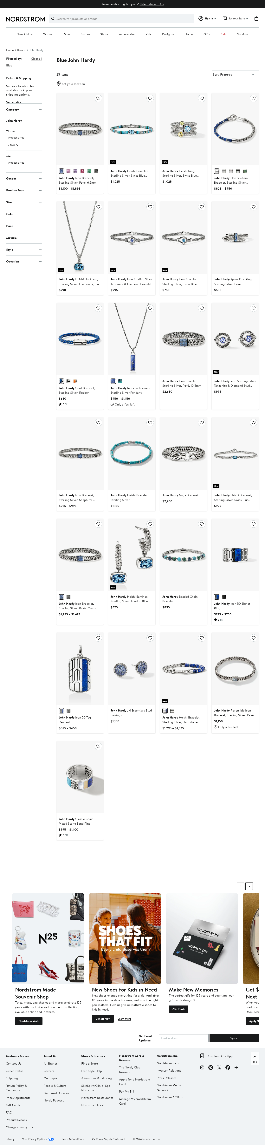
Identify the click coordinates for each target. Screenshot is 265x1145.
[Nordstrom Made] (48, 938)
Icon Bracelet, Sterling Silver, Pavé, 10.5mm (181, 383)
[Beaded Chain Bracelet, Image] (183, 555)
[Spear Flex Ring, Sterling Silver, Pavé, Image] (235, 237)
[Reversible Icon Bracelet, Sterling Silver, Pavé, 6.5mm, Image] (235, 669)
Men (67, 34)
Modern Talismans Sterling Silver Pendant (131, 390)
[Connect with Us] (236, 1068)
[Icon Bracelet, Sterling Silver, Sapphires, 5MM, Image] (80, 453)
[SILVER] (68, 711)
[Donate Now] (125, 938)
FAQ (9, 1112)
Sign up (234, 1038)
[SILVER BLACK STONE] (96, 171)
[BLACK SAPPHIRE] (68, 597)
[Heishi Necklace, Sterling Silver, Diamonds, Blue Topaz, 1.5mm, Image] (80, 237)
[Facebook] (227, 1068)
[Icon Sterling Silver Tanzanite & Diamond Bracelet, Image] (131, 237)
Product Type (15, 190)
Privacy (10, 1139)
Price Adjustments (18, 1097)
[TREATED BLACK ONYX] (224, 171)
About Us (50, 1056)
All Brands (51, 1063)
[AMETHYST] (75, 171)
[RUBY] (82, 171)
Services (242, 34)
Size (9, 202)
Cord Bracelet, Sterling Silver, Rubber (77, 390)
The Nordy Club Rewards (129, 1069)
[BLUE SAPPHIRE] (61, 597)
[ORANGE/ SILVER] (75, 381)
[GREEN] (245, 171)
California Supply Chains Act (108, 1139)
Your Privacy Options (34, 1139)
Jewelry (13, 145)
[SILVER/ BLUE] (61, 381)
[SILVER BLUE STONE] (61, 171)
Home (189, 34)
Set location (14, 102)
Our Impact (51, 1078)
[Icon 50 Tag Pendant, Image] (80, 669)
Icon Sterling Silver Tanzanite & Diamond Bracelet (132, 281)
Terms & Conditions (72, 1139)
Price (9, 226)
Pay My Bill (126, 1091)
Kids (149, 34)
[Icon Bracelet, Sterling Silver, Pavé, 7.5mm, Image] (80, 555)
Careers (49, 1071)
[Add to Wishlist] (98, 98)
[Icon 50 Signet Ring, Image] (235, 555)
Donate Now (102, 1019)
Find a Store (89, 1063)
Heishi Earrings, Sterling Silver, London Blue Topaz (129, 601)
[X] (219, 1068)
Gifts (207, 34)
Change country (17, 1127)
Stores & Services (93, 1056)
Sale (223, 34)
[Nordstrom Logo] (25, 19)
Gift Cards (178, 1009)
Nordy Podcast (54, 1100)
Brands (21, 50)
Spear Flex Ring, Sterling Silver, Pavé (233, 281)
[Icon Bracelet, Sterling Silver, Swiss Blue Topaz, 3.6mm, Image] (183, 237)
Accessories (127, 34)
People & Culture (55, 1085)
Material (11, 237)
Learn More (124, 1019)
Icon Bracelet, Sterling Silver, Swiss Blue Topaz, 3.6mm (179, 284)
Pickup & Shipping (18, 78)
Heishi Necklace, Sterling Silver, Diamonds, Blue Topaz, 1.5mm (79, 284)
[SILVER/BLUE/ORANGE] (231, 171)
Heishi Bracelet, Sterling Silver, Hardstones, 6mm (181, 722)
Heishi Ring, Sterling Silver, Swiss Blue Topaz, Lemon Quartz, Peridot (182, 175)
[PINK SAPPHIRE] (68, 171)
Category (12, 109)
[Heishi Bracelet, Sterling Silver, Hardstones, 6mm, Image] (183, 669)
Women (48, 34)
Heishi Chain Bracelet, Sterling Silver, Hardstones (231, 182)
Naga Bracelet (180, 495)
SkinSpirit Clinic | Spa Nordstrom (95, 1087)
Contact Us (13, 1063)
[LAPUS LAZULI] (61, 711)
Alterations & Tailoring (96, 1078)
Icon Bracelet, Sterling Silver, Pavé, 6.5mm (77, 180)
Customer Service (18, 1056)
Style (9, 249)
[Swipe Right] (249, 886)
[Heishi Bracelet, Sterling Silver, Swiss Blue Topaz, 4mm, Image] (131, 129)
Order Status (14, 1071)
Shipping (12, 1078)
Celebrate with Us (152, 4)
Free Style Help (91, 1071)
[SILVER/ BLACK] (68, 381)
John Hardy (14, 121)
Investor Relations (169, 1070)
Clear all (36, 58)
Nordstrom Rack (168, 1063)
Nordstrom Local (92, 1105)
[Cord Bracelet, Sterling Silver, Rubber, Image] (80, 339)
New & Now (25, 34)
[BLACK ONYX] (224, 597)
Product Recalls (16, 1120)
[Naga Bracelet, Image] (183, 453)
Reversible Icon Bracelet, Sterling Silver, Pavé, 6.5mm (234, 715)
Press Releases (166, 1078)
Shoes (104, 34)
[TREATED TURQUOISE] (238, 171)
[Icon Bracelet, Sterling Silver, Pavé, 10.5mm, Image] (183, 339)
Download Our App (219, 1056)
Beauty (85, 34)
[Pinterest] (210, 1068)
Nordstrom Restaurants (97, 1097)
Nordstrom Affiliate (170, 1097)
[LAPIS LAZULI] (217, 171)
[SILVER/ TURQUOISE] (120, 381)
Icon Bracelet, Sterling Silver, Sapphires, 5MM (76, 500)
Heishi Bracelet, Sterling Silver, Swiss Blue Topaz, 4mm (129, 175)
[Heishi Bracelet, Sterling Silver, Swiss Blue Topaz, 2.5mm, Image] (235, 453)
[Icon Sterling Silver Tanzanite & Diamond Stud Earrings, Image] (235, 339)
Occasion (12, 261)
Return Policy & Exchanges (16, 1087)
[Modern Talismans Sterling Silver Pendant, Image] (131, 339)
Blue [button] (9, 65)
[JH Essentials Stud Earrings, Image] (131, 669)
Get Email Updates (56, 1093)
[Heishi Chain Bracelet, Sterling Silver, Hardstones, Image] (235, 129)
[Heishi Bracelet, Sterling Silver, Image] (131, 453)
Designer (168, 34)
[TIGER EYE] (172, 711)
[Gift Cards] (202, 938)
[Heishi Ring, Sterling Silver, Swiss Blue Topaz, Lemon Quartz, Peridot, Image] (183, 129)
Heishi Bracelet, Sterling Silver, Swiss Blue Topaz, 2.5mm (233, 500)
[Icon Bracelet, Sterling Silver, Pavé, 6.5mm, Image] (80, 129)
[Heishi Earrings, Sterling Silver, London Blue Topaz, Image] (131, 555)
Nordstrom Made (29, 1021)
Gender (11, 178)
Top (255, 1062)
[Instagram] (202, 1068)
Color (10, 214)
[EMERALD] (89, 171)
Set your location (73, 84)
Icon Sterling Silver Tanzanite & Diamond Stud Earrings (235, 385)
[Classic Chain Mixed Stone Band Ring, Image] (80, 777)
